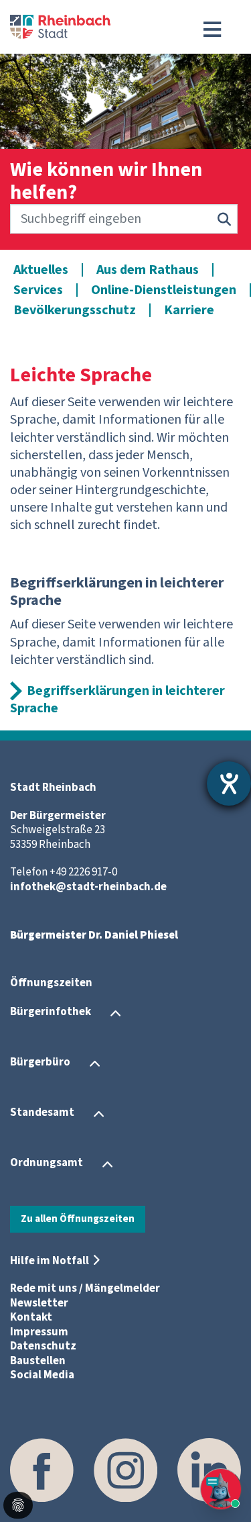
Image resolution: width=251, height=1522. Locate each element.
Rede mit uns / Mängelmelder (85, 1288)
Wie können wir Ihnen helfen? (106, 181)
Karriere (189, 310)
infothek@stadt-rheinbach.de (88, 887)
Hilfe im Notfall (49, 1261)
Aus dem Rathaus (147, 270)
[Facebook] (42, 1470)
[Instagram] (125, 1470)
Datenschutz (43, 1346)
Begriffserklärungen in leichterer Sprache (117, 699)
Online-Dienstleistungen (163, 290)
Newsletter (39, 1303)
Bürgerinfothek (50, 1012)
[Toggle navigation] (212, 29)
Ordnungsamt (46, 1163)
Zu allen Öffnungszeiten (78, 1218)
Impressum (39, 1332)
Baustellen (38, 1361)
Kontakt (31, 1317)
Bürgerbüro (40, 1063)
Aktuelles (40, 270)
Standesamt (42, 1113)
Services (38, 290)
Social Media (42, 1375)
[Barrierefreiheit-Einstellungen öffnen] (229, 783)
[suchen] (224, 219)
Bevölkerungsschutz (74, 310)
